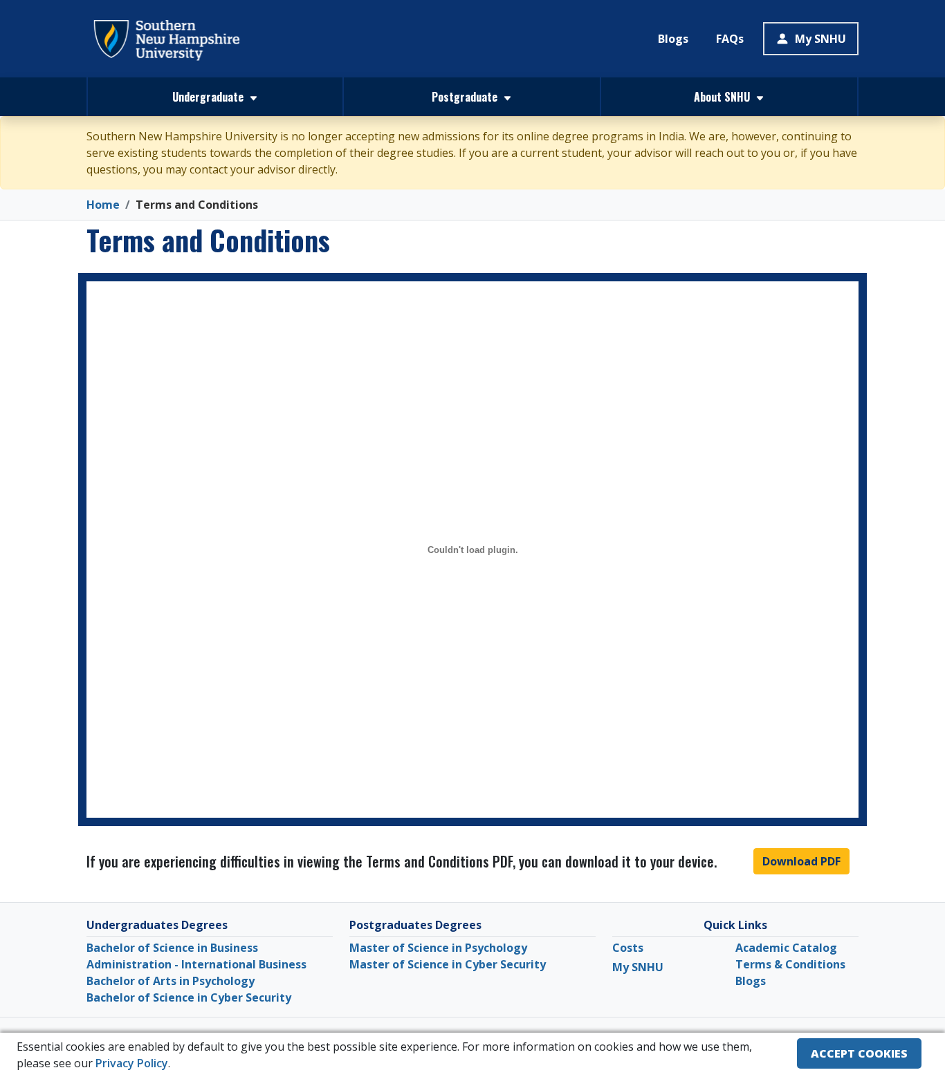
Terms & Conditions (790, 964)
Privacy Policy (131, 1063)
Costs (627, 947)
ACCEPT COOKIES (859, 1053)
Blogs (673, 38)
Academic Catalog (786, 947)
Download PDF (801, 861)
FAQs (730, 38)
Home (103, 204)
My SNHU (820, 38)
